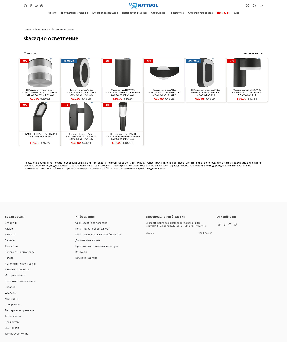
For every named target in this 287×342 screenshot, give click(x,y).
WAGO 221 (10, 292)
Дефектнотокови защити (20, 281)
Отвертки (11, 222)
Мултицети (11, 298)
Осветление (41, 29)
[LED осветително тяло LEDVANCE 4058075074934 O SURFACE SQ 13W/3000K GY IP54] (205, 72)
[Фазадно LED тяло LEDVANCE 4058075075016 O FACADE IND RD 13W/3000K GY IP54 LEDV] (81, 116)
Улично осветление (16, 333)
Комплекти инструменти (19, 252)
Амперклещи (12, 304)
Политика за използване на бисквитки (98, 234)
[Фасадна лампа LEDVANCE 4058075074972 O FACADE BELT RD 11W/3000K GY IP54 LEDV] (164, 72)
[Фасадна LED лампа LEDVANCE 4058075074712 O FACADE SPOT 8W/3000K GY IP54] (247, 72)
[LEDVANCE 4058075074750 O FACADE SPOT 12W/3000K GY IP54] (40, 116)
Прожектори (12, 322)
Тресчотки (11, 246)
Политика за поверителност (92, 228)
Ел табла (10, 287)
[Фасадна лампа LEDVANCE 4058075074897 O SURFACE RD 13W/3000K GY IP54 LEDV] (81, 72)
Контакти (81, 252)
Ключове (10, 234)
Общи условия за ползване (91, 222)
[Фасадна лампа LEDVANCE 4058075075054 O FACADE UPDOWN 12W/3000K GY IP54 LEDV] (122, 72)
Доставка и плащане (87, 240)
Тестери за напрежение (19, 310)
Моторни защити (15, 275)
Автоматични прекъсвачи (20, 263)
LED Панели (12, 327)
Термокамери (13, 316)
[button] (74, 12)
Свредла (10, 240)
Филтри (31, 53)
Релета (9, 257)
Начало (28, 29)
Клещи (9, 228)
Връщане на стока (86, 257)
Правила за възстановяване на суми (97, 246)
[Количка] (261, 5)
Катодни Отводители (17, 269)
